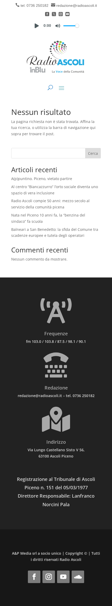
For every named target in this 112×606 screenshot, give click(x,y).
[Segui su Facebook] (34, 577)
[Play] (37, 26)
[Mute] (58, 26)
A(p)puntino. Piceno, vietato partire (41, 178)
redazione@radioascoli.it (76, 5)
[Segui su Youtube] (63, 577)
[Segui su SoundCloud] (78, 577)
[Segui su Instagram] (48, 577)
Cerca (93, 153)
